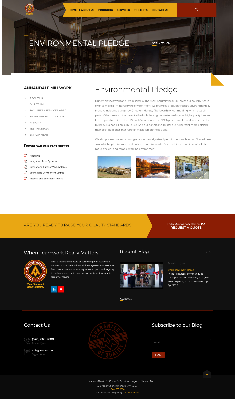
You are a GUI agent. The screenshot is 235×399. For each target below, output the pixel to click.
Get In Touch (161, 43)
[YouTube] (61, 289)
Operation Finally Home (181, 270)
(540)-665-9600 (43, 339)
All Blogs (126, 298)
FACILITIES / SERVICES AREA (48, 110)
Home (92, 381)
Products (114, 381)
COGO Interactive (131, 392)
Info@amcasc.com (43, 350)
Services (124, 381)
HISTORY (35, 122)
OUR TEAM (37, 104)
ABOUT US (36, 98)
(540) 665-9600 (117, 389)
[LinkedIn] (54, 289)
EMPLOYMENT (39, 134)
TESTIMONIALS (39, 128)
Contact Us (147, 381)
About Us (102, 381)
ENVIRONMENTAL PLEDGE (47, 116)
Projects (134, 381)
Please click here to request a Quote (186, 225)
